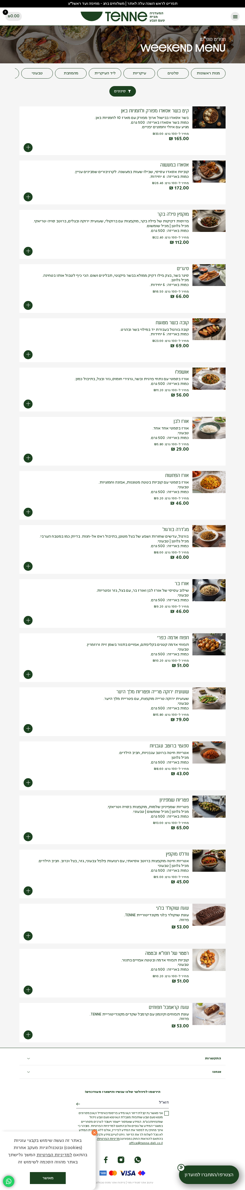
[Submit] (78, 1104)
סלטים (173, 73)
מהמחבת (71, 73)
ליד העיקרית (105, 73)
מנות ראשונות (208, 73)
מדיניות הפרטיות (108, 1139)
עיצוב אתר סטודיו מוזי (140, 1183)
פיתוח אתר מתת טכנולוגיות (108, 1183)
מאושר (47, 1178)
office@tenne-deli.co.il (146, 1143)
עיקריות (139, 73)
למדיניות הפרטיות (54, 1155)
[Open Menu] (235, 16)
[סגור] (94, 1133)
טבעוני (37, 73)
